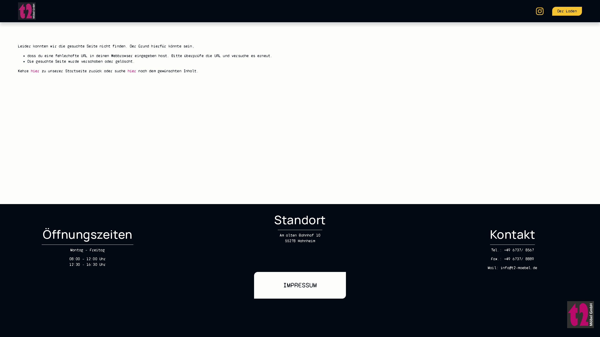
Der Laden (567, 11)
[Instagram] (539, 11)
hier (35, 71)
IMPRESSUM (300, 285)
